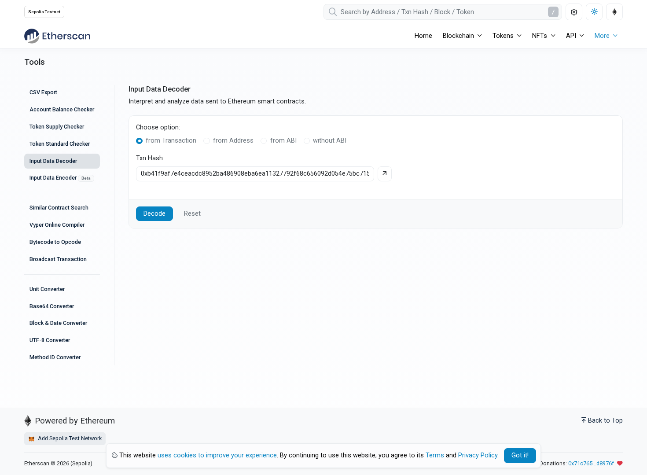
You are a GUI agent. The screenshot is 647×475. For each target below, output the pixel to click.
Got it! (520, 455)
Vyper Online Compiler (57, 224)
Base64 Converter (51, 306)
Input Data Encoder (60, 177)
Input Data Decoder (53, 161)
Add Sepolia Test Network (69, 438)
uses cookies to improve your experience (217, 455)
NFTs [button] (539, 36)
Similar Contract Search (58, 207)
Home (423, 36)
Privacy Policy (477, 455)
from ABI (283, 140)
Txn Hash (149, 158)
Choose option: (158, 127)
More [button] (602, 36)
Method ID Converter (55, 357)
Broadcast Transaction (58, 259)
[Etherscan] (57, 36)
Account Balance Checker (61, 109)
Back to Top (605, 420)
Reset (192, 213)
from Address (233, 140)
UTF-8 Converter (49, 340)
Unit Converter (47, 289)
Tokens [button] (503, 36)
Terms (435, 455)
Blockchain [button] (458, 36)
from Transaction (171, 140)
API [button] (571, 36)
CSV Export (43, 92)
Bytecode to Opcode (55, 242)
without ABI (329, 140)
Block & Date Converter (58, 323)
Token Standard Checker (59, 143)
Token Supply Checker (56, 126)
